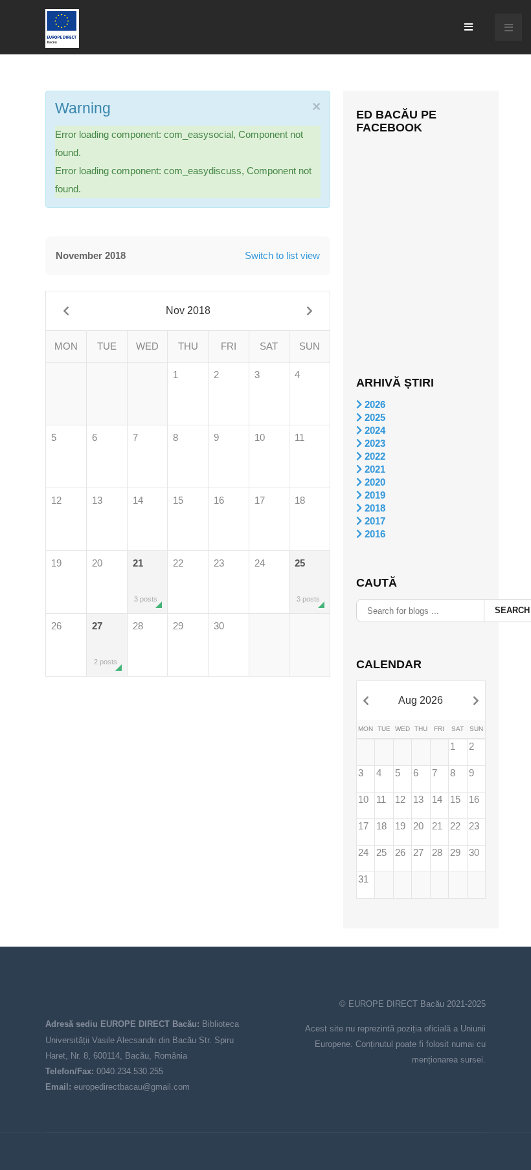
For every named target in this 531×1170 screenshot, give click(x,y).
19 (56, 562)
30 (219, 625)
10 (259, 437)
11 (299, 437)
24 (259, 562)
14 (138, 500)
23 (219, 562)
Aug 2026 (420, 700)
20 (97, 562)
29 (178, 625)
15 (178, 500)
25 (307, 580)
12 (56, 500)
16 (219, 500)
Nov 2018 (188, 310)
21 (145, 580)
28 (138, 625)
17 (259, 500)
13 (97, 500)
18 (300, 500)
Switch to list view (282, 255)
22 (178, 562)
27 (104, 643)
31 (363, 878)
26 (56, 625)
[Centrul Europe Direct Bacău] (62, 28)
